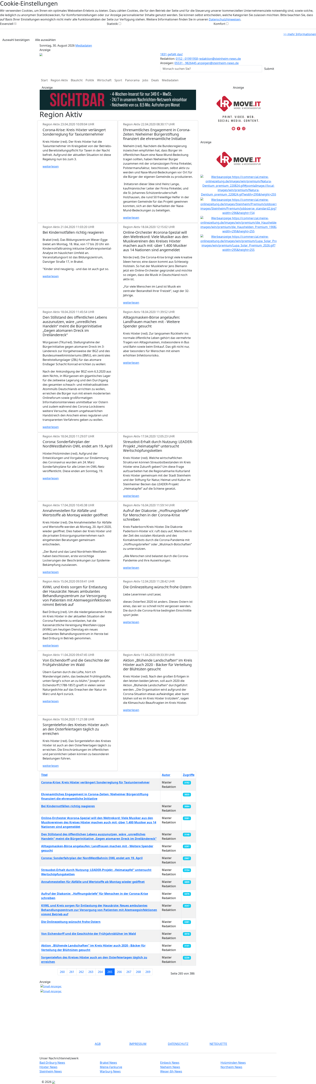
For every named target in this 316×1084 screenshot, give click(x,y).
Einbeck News (169, 1063)
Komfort (219, 24)
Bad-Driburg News (52, 1063)
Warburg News (110, 1071)
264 (100, 972)
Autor (166, 775)
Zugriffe (188, 775)
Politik (90, 80)
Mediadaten (83, 45)
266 (119, 972)
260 (62, 972)
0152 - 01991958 (187, 59)
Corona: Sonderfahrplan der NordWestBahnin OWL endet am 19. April (92, 858)
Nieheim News (170, 1067)
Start (44, 80)
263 (90, 972)
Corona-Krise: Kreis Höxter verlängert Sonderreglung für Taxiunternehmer (95, 782)
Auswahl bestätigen (16, 40)
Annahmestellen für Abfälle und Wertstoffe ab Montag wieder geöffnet (93, 882)
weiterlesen (51, 166)
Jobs (145, 80)
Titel (44, 775)
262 (81, 972)
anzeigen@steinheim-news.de (218, 63)
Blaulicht (77, 80)
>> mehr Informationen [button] (299, 34)
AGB (98, 1044)
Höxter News (48, 1067)
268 (138, 972)
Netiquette (218, 1044)
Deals (155, 80)
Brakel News (108, 1063)
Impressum (137, 1044)
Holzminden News (233, 1063)
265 (109, 972)
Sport (118, 80)
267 (128, 972)
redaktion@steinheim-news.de (220, 59)
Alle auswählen (45, 40)
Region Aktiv (59, 80)
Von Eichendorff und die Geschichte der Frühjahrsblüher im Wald (88, 934)
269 (147, 972)
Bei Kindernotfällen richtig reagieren (68, 806)
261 (71, 972)
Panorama (132, 80)
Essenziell (6, 24)
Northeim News (231, 1067)
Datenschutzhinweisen (224, 19)
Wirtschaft (104, 80)
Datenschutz (178, 1044)
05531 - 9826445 (185, 63)
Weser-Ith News (171, 1071)
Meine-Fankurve (111, 1067)
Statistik (112, 24)
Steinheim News (51, 1071)
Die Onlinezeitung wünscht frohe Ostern (71, 922)
